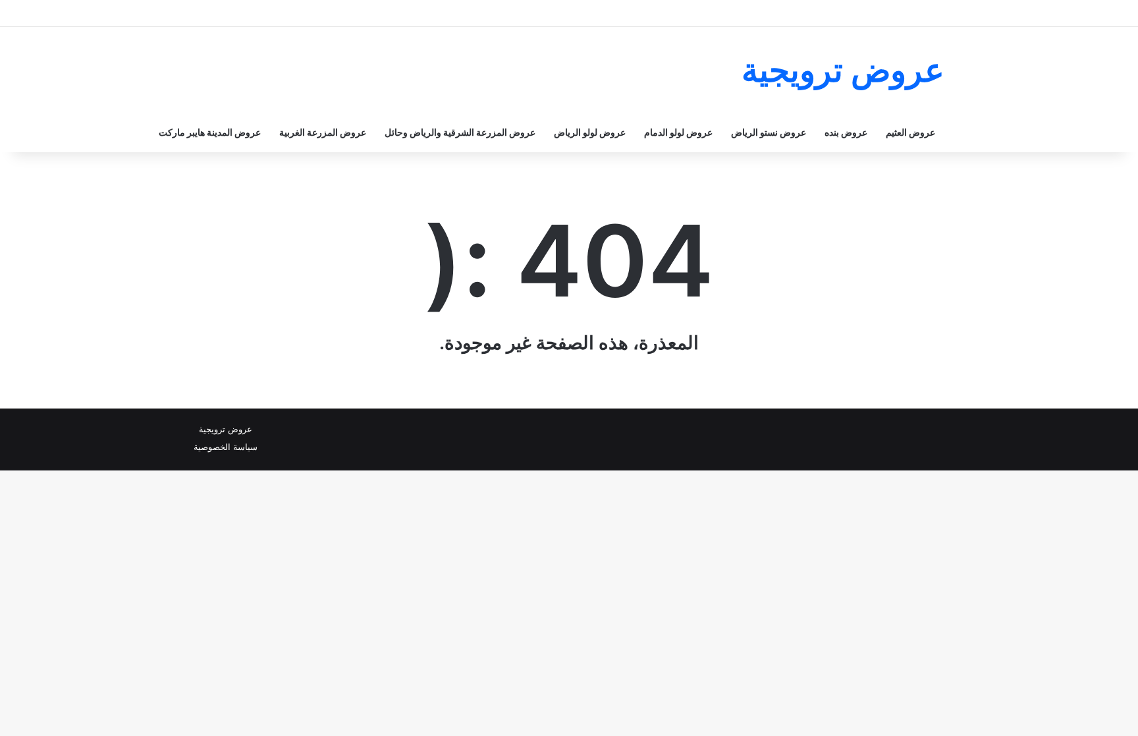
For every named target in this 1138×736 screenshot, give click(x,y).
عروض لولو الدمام (678, 132)
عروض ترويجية (225, 429)
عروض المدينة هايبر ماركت (210, 132)
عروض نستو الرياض (768, 132)
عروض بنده (846, 132)
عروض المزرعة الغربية (322, 132)
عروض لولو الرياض (590, 132)
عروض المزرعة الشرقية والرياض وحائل (460, 132)
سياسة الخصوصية (225, 446)
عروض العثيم (910, 132)
